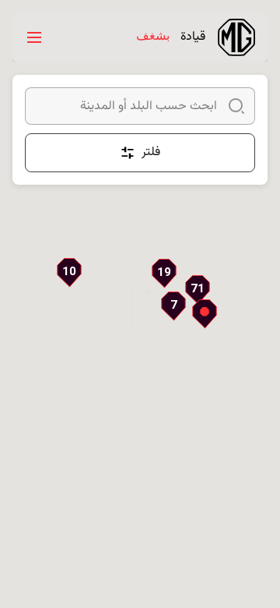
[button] (197, 290)
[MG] (236, 37)
